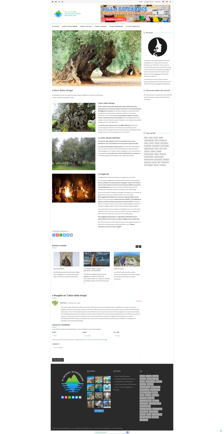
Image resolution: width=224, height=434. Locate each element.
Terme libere (163, 165)
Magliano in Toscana (149, 148)
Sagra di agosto (147, 162)
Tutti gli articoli (148, 1)
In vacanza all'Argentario (63, 428)
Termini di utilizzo (97, 339)
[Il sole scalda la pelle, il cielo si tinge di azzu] (90, 379)
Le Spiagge (55, 26)
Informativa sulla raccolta (100, 432)
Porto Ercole (163, 154)
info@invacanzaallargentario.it (84, 428)
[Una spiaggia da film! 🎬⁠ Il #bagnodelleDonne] (98, 387)
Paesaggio (158, 151)
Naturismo (146, 151)
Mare (161, 148)
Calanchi (156, 137)
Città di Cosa (119, 269)
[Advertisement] (158, 117)
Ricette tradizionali (148, 159)
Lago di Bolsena (156, 145)
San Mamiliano (58, 269)
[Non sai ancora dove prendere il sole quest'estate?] (107, 387)
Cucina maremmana (116, 26)
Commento (56, 344)
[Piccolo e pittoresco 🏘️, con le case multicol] (98, 379)
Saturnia (154, 162)
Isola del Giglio (147, 145)
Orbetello (153, 151)
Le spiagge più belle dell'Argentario (125, 379)
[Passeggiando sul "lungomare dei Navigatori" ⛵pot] (107, 379)
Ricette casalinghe (159, 156)
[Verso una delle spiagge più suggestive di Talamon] (90, 396)
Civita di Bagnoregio (149, 140)
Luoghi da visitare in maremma (124, 381)
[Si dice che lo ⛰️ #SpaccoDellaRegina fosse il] (107, 404)
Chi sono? (157, 1)
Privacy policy (98, 428)
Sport (159, 162)
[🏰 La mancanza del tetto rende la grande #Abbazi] (107, 396)
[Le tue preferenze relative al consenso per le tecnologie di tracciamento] (221, 431)
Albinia (146, 137)
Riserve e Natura (86, 26)
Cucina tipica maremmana (122, 376)
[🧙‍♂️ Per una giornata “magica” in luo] (98, 396)
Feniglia (146, 143)
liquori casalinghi (165, 145)
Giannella (157, 143)
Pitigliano (156, 154)
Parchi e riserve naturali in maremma (125, 384)
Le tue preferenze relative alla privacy (116, 432)
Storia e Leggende (100, 26)
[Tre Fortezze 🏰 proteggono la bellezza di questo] (90, 387)
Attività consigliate (133, 26)
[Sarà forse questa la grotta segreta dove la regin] (98, 404)
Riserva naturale (158, 159)
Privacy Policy (86, 339)
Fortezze (151, 143)
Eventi (156, 140)
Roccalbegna (166, 159)
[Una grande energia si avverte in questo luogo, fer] (90, 404)
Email (85, 332)
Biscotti (150, 137)
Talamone (156, 165)
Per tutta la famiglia (148, 154)
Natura (165, 148)
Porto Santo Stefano (149, 156)
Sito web (116, 332)
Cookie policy (107, 428)
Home (140, 1)
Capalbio (161, 137)
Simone (120, 428)
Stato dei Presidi (165, 162)
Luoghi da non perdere (69, 26)
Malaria (156, 148)
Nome (54, 332)
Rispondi (138, 301)
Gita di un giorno (164, 143)
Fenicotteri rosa (163, 140)
